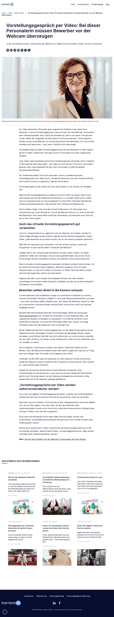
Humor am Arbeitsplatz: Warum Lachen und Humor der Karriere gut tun (56, 528)
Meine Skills (19, 13)
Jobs (73, 4)
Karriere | (11, 473)
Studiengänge (97, 4)
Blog (108, 4)
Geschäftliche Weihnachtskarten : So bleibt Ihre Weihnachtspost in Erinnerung (56, 479)
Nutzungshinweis (57, 596)
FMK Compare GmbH (75, 610)
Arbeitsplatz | (82, 473)
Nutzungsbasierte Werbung (78, 596)
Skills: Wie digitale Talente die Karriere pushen (89, 527)
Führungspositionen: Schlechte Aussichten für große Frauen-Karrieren (21, 528)
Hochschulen (83, 4)
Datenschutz (41, 596)
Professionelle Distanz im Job (89, 477)
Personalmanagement (28, 316)
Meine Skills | (48, 473)
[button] (5, 612)
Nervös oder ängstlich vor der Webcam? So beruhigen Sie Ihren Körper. (55, 439)
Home (4, 13)
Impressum (29, 596)
